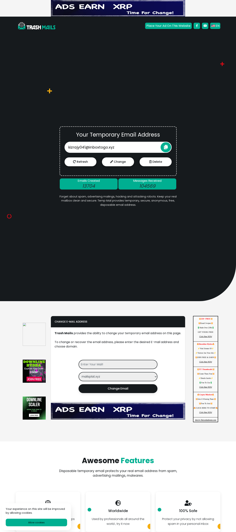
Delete (157, 162)
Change (119, 162)
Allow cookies (36, 522)
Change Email (118, 388)
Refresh (82, 162)
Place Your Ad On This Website (168, 26)
